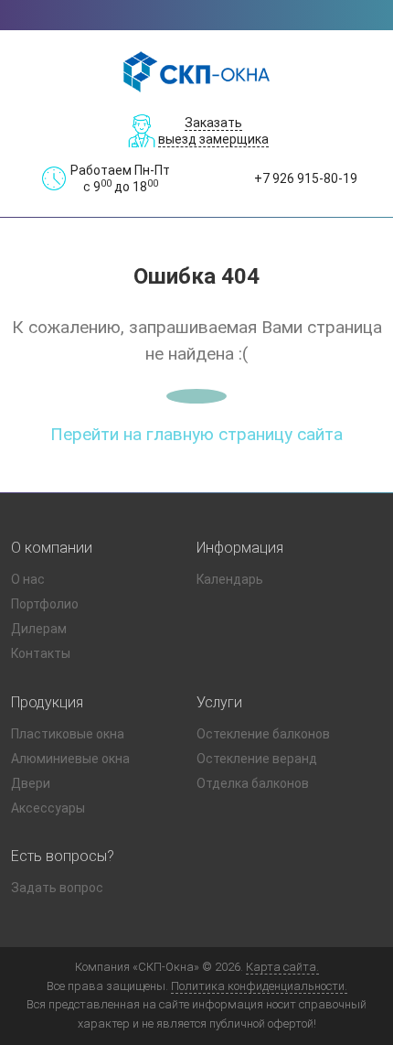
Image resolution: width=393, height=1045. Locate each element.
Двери (30, 783)
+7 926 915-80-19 (305, 178)
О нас (28, 579)
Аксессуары (48, 808)
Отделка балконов (252, 783)
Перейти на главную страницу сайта (196, 434)
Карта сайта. (282, 967)
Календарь (229, 579)
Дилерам (39, 628)
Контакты (40, 653)
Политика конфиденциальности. (259, 986)
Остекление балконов (263, 734)
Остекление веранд (256, 758)
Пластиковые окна (67, 734)
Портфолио (45, 604)
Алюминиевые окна (70, 758)
